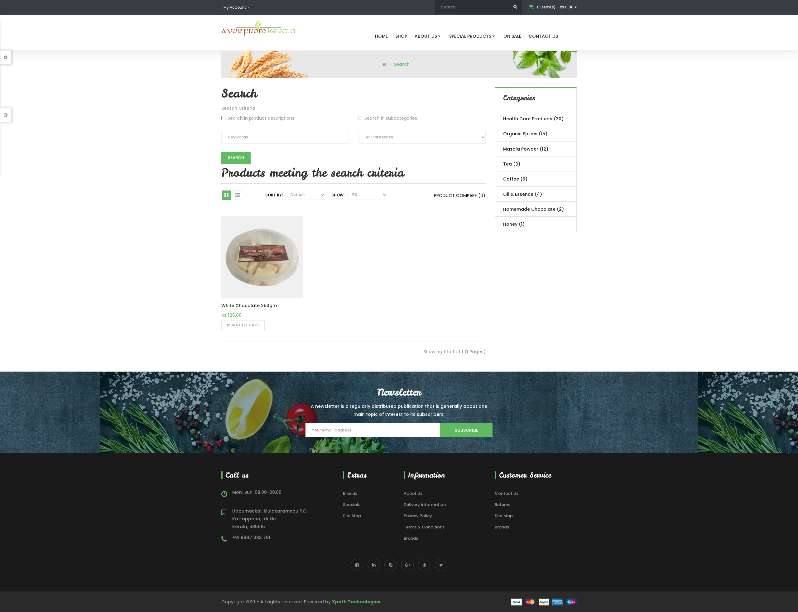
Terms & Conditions (424, 527)
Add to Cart (245, 325)
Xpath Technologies (356, 602)
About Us (413, 493)
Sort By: (274, 195)
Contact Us (506, 493)
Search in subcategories (390, 118)
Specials (351, 505)
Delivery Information (425, 505)
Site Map (352, 516)
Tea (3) (511, 164)
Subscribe (466, 430)
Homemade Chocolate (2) (533, 209)
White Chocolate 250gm (249, 305)
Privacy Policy (418, 516)
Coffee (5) (515, 179)
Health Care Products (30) (533, 119)
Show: (337, 195)
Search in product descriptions (261, 118)
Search (402, 64)
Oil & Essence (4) (522, 194)
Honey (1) (514, 224)
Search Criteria (238, 108)
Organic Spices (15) (525, 134)
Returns (502, 505)
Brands (350, 493)
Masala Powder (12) (525, 149)
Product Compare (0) (459, 195)
